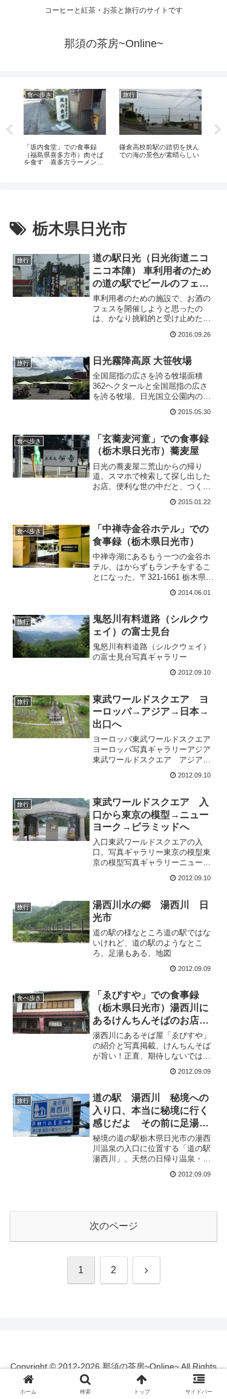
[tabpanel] (65, 128)
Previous (9, 130)
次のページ (114, 1226)
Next (218, 130)
